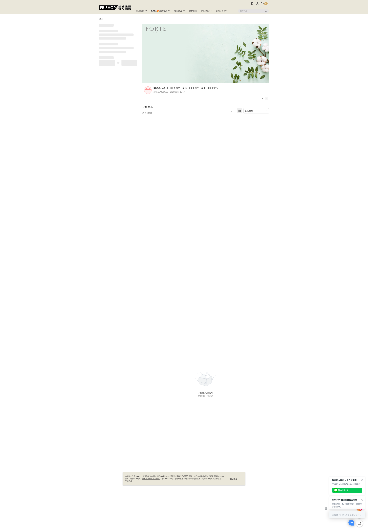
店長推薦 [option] (249, 111)
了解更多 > (129, 481)
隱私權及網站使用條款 (151, 479)
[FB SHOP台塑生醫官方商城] (115, 7)
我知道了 (234, 479)
